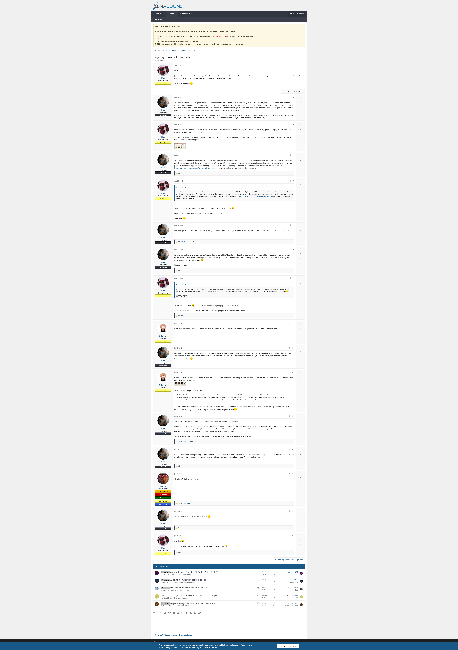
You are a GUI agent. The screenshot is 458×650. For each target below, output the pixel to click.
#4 (293, 155)
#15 (293, 511)
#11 (293, 372)
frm (162, 574)
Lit (162, 598)
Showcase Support (183, 590)
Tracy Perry (165, 582)
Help (298, 642)
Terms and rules (278, 642)
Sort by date (286, 91)
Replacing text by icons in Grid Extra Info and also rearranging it (190, 595)
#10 (293, 348)
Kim (156, 60)
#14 (293, 474)
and (185, 441)
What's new (185, 14)
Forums (172, 14)
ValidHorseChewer (168, 606)
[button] (164, 14)
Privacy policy (290, 642)
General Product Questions (189, 582)
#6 (293, 225)
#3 (293, 124)
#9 (293, 323)
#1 (302, 65)
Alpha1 (163, 590)
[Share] (299, 65)
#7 (293, 250)
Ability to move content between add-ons (188, 580)
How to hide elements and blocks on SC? (188, 587)
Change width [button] (159, 642)
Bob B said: (180, 187)
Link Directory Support (183, 574)
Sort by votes (298, 91)
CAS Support (189, 606)
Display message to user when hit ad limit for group (193, 603)
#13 (293, 449)
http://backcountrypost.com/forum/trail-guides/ (194, 168)
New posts (158, 19)
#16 (293, 535)
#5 (293, 181)
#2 (293, 97)
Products (158, 14)
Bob (230, 36)
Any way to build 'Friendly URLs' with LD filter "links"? (194, 572)
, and (187, 242)
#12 (293, 416)
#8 (293, 278)
